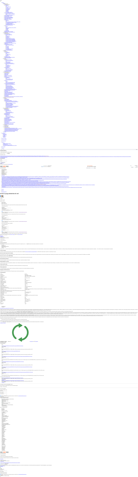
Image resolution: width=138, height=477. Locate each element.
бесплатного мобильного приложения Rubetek (31, 251)
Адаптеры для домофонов (9, 107)
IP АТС (5, 25)
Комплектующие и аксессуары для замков (10, 131)
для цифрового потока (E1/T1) (40, 177)
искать (136, 149)
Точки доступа (6, 74)
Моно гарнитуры (8, 62)
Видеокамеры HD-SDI (31, 185)
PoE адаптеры (6, 91)
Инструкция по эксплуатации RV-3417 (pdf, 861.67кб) (7, 308)
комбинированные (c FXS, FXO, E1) (10, 24)
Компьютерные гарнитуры (8, 70)
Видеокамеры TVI (7, 114)
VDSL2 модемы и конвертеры (8, 92)
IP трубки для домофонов (9, 103)
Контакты (6, 462)
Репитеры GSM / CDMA (9, 34)
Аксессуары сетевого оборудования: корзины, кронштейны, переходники (14, 96)
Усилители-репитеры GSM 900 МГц (10, 39)
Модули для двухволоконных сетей (62, 182)
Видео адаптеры (7, 121)
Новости (4, 136)
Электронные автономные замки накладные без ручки (11, 130)
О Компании (3, 133)
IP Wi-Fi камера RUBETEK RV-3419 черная (18, 361)
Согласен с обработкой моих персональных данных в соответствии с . (13, 474)
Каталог (3, 2)
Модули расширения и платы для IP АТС (11, 27)
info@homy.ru (49, 166)
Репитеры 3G (7, 37)
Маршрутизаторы (7, 73)
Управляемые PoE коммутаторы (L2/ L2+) (19, 183)
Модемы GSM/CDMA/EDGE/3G (40, 180)
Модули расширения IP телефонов (9, 17)
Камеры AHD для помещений (9, 112)
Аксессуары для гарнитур (8, 71)
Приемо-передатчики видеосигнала (9, 124)
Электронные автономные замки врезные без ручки (51, 187)
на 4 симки (16, 180)
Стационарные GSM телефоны (8, 42)
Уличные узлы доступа (7, 90)
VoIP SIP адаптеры (21, 178)
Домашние (7, 10)
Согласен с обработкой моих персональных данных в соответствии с (14, 221)
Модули (6, 80)
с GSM (7, 29)
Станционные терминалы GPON (37, 183)
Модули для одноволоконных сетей (10, 82)
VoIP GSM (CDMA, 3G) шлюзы (8, 44)
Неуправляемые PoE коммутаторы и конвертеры (11, 89)
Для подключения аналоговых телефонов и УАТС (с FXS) (19, 177)
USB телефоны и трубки (8, 18)
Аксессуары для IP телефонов (8, 16)
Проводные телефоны (7, 56)
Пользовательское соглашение (16, 462)
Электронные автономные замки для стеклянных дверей (12, 129)
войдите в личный (12, 234)
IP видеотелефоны (63, 176)
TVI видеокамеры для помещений (49, 185)
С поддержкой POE (7, 176)
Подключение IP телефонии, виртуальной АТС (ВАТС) (10, 145)
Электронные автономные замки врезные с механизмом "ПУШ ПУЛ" (13, 128)
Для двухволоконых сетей (9, 79)
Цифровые (7, 28)
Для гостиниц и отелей (33, 176)
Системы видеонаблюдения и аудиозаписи (10, 122)
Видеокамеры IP (7, 109)
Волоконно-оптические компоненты (9, 83)
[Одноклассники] (1, 196)
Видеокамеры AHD (8, 110)
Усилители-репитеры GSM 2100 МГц (10, 40)
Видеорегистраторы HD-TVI (8, 120)
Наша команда (5, 134)
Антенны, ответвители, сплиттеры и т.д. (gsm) (24, 179)
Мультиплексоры (7, 77)
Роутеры (21, 182)
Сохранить (8, 153)
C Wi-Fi (7, 7)
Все (6, 6)
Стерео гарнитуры (8, 61)
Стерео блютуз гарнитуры (9, 69)
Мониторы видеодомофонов (8, 100)
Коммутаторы (7, 182)
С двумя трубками (8, 54)
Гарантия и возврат (4, 139)
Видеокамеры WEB (7, 117)
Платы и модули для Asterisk (8, 19)
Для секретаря (17, 176)
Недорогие (7, 11)
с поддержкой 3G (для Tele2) (27, 180)
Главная (3, 189)
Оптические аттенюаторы (9, 86)
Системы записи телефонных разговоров (10, 57)
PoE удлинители (7, 95)
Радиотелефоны (8, 52)
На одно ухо (27, 181)
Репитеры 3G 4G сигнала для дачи (10, 38)
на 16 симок (7, 48)
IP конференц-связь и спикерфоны (9, 31)
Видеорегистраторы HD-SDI (8, 119)
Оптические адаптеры (8, 85)
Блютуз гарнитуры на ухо (55, 181)
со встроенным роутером (9, 23)
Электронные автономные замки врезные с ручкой (8, 187)
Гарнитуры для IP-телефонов (9, 60)
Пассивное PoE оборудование (8, 94)
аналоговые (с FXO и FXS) (62, 177)
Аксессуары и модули (8, 49)
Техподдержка (3, 146)
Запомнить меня (3, 162)
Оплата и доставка (4, 138)
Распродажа (3, 175)
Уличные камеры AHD (13, 185)
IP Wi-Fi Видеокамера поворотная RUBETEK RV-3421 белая (24, 356)
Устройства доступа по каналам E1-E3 (9, 93)
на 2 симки (7, 46)
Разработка (1, 466)
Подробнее (3, 382)
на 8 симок (7, 47)
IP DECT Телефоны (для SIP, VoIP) (10, 13)
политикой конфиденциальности (23, 221)
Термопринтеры (4, 186)
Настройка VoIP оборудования (7, 143)
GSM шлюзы (6, 43)
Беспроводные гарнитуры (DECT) (10, 63)
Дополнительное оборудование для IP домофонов (12, 101)
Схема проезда (2, 461)
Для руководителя (8, 8)
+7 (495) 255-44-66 (6, 463)
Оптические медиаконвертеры (8, 76)
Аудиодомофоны (7, 99)
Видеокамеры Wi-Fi (7, 118)
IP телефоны (7, 5)
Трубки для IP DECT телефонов (8, 15)
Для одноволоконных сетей (37, 182)
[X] (2, 196)
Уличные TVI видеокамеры (9, 116)
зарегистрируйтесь (10, 164)
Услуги (2, 142)
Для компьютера (8, 66)
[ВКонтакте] (0, 196)
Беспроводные (8, 9)
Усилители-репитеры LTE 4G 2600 (10, 41)
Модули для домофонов (9, 105)
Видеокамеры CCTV (7, 113)
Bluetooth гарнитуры (7, 67)
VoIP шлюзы (7, 20)
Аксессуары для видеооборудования (9, 123)
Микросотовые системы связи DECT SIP (37, 178)
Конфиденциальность (10, 462)
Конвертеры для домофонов (9, 104)
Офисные (26, 176)
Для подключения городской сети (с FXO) (11, 22)
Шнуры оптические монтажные (10, 87)
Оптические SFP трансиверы (8, 75)
